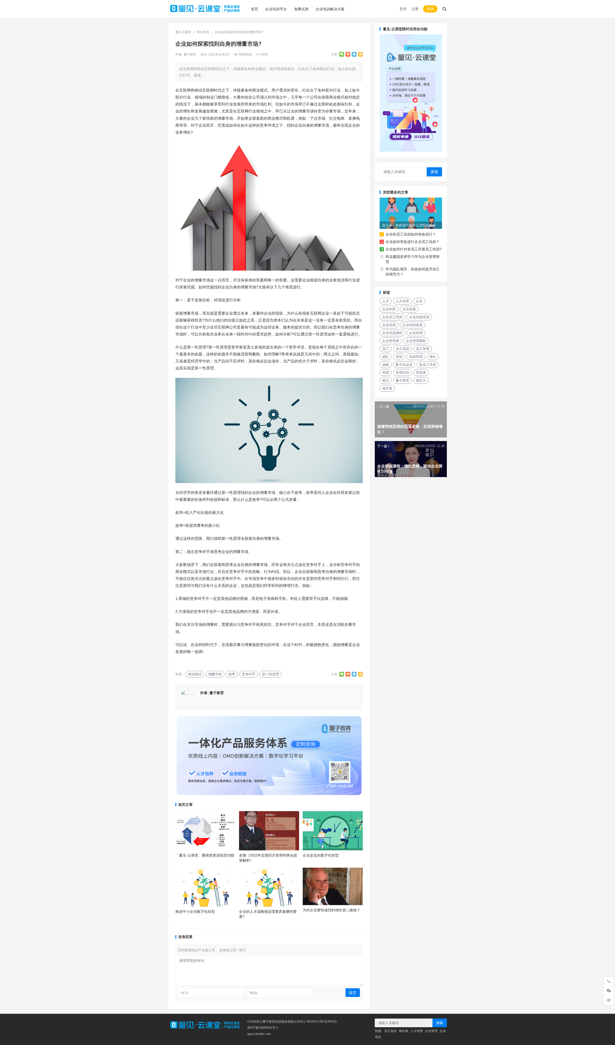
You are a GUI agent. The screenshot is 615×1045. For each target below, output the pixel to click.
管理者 (421, 372)
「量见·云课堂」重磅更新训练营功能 (204, 855)
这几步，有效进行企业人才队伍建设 (409, 225)
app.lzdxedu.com (259, 1034)
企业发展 (409, 309)
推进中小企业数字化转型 (195, 911)
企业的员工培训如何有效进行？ (411, 234)
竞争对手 (248, 674)
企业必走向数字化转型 (321, 855)
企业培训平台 (276, 9)
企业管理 (416, 333)
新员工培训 (427, 365)
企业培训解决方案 (330, 9)
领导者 (387, 388)
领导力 (421, 380)
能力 (385, 380)
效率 (231, 674)
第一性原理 (270, 674)
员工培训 (402, 349)
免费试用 (301, 9)
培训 (399, 357)
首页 (254, 9)
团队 (385, 357)
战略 (385, 365)
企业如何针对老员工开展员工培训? (414, 249)
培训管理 (416, 357)
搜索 (434, 172)
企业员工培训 (392, 317)
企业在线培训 (419, 317)
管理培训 (402, 372)
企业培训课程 (392, 333)
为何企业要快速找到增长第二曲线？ (331, 910)
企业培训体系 (412, 325)
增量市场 (215, 674)
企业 (419, 301)
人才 (385, 301)
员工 (385, 349)
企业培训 (389, 325)
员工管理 (422, 349)
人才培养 (402, 301)
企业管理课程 (416, 341)
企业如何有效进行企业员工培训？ (413, 242)
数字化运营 (404, 365)
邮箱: (253, 993)
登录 (403, 9)
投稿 (430, 9)
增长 (432, 357)
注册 (414, 9)
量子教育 (190, 54)
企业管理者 (390, 341)
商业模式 (195, 674)
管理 (385, 372)
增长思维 (203, 32)
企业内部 (389, 309)
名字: (184, 993)
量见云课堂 (183, 32)
